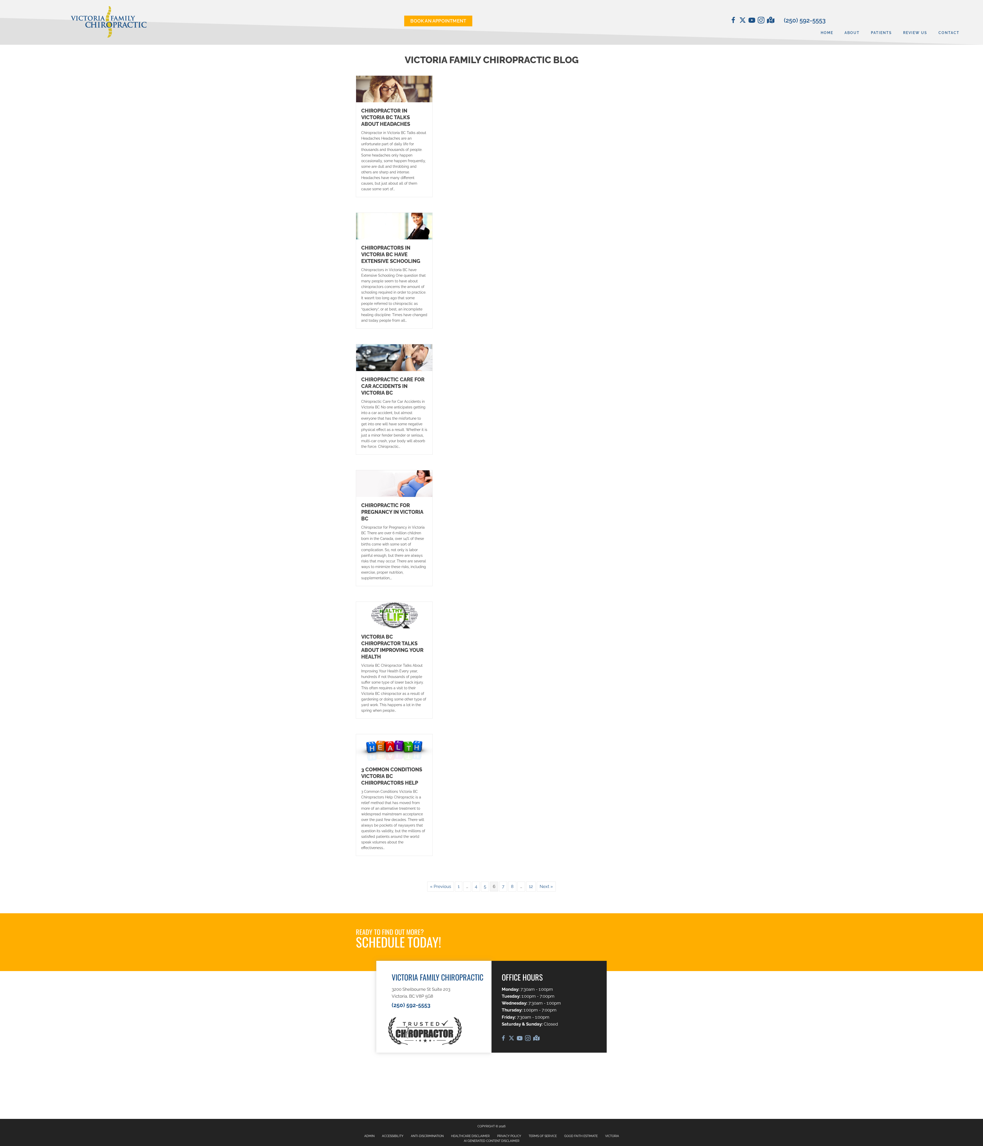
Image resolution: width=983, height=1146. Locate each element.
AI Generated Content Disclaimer (491, 1141)
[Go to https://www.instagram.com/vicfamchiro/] (761, 21)
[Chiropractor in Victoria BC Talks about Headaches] (394, 88)
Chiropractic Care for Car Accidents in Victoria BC (392, 386)
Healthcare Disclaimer (470, 1136)
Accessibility (392, 1136)
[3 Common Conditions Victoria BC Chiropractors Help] (394, 747)
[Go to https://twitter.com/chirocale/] (742, 21)
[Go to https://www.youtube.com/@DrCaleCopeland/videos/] (752, 21)
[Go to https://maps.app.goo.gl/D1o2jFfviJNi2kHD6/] (770, 21)
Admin (369, 1136)
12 (531, 886)
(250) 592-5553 (805, 20)
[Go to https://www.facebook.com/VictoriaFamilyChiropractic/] (733, 21)
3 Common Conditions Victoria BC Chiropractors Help (391, 776)
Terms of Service (543, 1136)
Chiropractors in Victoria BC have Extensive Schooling (390, 254)
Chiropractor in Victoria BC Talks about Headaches (385, 117)
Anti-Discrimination (427, 1136)
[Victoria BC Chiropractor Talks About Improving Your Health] (394, 614)
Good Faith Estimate (581, 1136)
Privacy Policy (509, 1136)
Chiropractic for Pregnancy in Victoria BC (392, 512)
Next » (546, 886)
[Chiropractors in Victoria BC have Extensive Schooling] (394, 225)
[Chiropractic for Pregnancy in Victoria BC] (394, 483)
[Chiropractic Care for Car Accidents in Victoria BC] (394, 357)
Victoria (612, 1136)
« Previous (440, 886)
